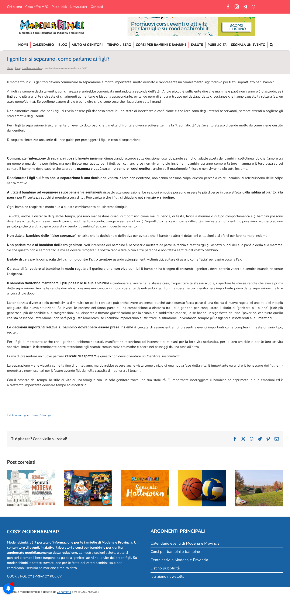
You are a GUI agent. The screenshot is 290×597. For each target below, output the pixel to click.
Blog (17, 68)
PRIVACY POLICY (48, 576)
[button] (271, 45)
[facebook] (228, 7)
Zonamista (64, 592)
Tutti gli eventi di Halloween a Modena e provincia (145, 479)
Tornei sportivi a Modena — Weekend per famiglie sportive (202, 479)
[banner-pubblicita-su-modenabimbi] (191, 18)
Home (10, 68)
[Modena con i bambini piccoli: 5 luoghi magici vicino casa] (259, 488)
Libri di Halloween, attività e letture (88, 482)
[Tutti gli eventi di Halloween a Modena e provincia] (145, 488)
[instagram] (237, 7)
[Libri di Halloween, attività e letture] (88, 488)
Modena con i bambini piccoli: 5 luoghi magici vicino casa (259, 479)
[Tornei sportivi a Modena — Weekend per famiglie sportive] (202, 488)
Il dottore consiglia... (32, 68)
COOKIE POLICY (19, 576)
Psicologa (45, 415)
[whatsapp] (253, 7)
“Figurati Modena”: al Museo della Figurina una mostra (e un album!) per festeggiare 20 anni (31, 474)
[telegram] (245, 7)
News (35, 415)
